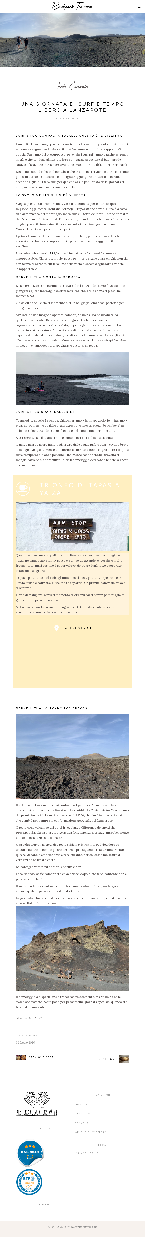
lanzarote (25, 1018)
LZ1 (52, 253)
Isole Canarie (72, 86)
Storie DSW (80, 118)
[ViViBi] (30, 1153)
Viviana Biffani (28, 1035)
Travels (81, 1123)
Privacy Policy (88, 1153)
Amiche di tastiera (90, 1132)
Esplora (62, 118)
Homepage (83, 1105)
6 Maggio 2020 (25, 1042)
